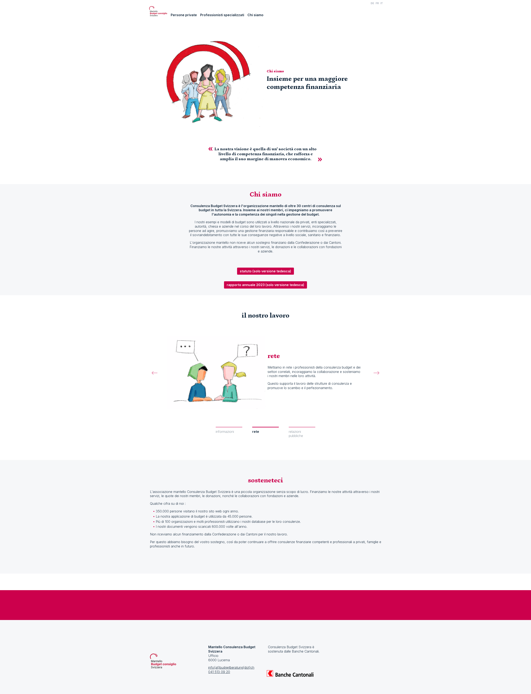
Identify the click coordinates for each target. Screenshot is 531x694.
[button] (154, 377)
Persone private (184, 15)
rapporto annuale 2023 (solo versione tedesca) (265, 285)
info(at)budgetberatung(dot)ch (231, 667)
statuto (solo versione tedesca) (265, 271)
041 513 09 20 (219, 672)
